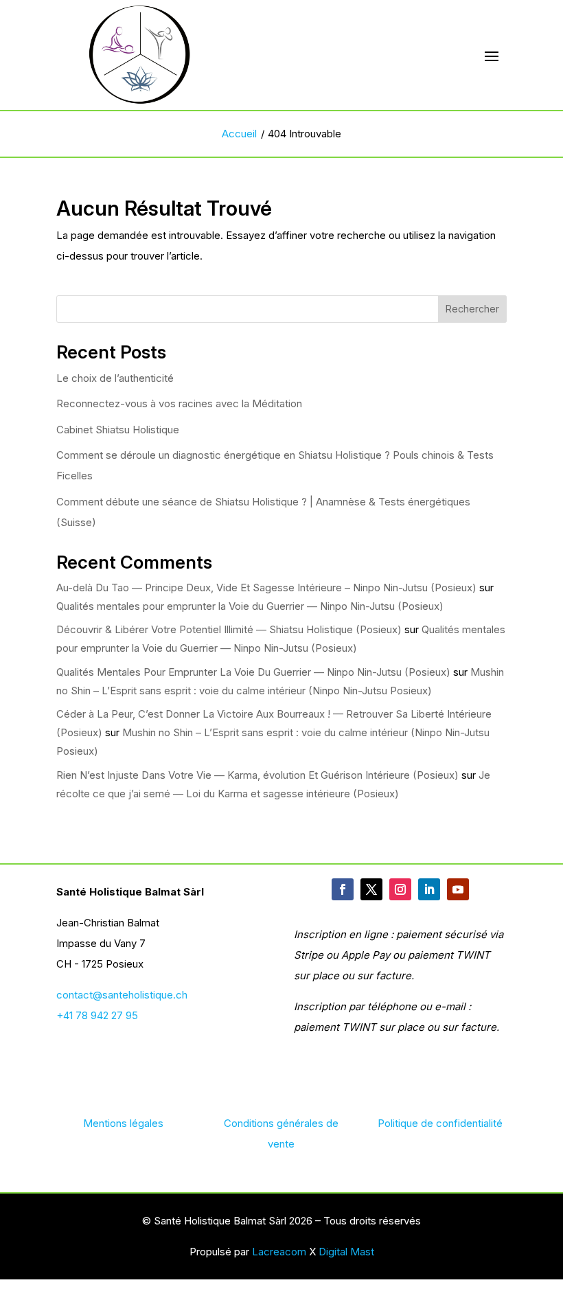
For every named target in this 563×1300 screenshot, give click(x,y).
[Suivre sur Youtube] (458, 889)
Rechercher (472, 309)
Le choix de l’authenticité (115, 378)
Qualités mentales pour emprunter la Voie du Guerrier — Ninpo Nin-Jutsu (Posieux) (250, 606)
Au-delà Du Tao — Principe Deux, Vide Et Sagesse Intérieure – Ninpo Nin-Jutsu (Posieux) (266, 587)
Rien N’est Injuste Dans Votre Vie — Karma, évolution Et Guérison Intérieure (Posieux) (257, 775)
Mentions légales (123, 1123)
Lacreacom (279, 1251)
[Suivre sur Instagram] (400, 889)
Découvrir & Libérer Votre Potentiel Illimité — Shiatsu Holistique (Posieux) (229, 629)
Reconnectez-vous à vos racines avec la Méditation (179, 403)
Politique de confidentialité (440, 1123)
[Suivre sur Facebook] (343, 889)
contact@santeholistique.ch (121, 994)
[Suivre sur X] (371, 889)
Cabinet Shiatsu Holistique (117, 429)
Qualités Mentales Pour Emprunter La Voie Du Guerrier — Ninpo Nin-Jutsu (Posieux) (253, 671)
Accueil (239, 133)
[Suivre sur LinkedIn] (429, 889)
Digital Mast (346, 1251)
